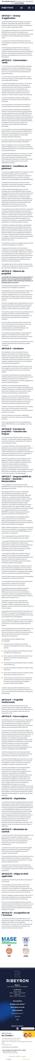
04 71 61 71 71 (17, 989)
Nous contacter (17, 1010)
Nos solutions (17, 1001)
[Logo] (7, 7)
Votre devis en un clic (17, 1007)
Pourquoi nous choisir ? (17, 1004)
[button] (33, 8)
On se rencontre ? (17, 1013)
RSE (17, 1019)
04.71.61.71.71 (29, 1)
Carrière (17, 1016)
